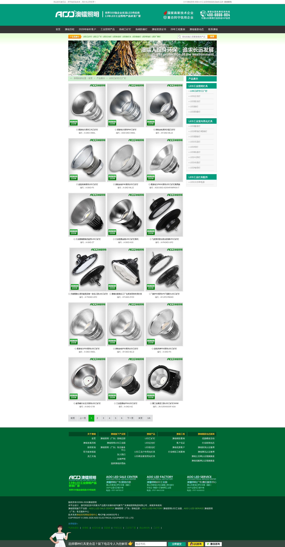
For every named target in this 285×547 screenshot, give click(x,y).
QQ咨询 (197, 544)
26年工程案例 (178, 29)
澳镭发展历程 (89, 443)
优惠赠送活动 (208, 438)
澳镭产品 (151, 434)
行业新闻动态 (208, 443)
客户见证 (180, 443)
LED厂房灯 (156, 37)
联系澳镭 (213, 29)
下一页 (130, 418)
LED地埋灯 (195, 167)
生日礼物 (96, 528)
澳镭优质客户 (178, 447)
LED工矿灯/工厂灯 (198, 91)
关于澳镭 (91, 434)
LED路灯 (194, 106)
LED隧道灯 (195, 126)
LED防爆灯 (195, 112)
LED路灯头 (126, 37)
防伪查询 (228, 2)
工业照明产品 (107, 29)
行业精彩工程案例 (176, 452)
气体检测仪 (73, 528)
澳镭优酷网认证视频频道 (203, 460)
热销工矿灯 (125, 29)
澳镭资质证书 (159, 29)
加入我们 (121, 454)
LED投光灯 (195, 101)
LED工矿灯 (87, 37)
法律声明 (121, 459)
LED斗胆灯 (195, 157)
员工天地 (91, 456)
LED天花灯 (195, 141)
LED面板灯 (136, 37)
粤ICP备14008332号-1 (108, 514)
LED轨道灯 (117, 37)
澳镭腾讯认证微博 (206, 452)
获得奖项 (91, 447)
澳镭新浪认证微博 (206, 447)
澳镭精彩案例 (178, 438)
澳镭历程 (69, 29)
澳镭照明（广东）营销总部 (112, 438)
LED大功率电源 (197, 182)
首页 (58, 29)
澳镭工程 (180, 434)
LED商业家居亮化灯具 (144, 456)
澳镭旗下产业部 (118, 434)
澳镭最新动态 (197, 29)
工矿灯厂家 (130, 528)
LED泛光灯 (107, 37)
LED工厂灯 (97, 37)
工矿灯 (156, 528)
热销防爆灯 (141, 29)
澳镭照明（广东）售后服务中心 (112, 448)
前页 (73, 418)
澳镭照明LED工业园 (116, 443)
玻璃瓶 (85, 528)
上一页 (83, 418)
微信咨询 (215, 544)
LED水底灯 (195, 162)
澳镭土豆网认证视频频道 (203, 456)
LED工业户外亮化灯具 (144, 452)
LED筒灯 (194, 147)
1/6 (148, 418)
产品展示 (101, 78)
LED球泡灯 (146, 37)
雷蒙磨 (107, 528)
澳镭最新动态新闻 (206, 434)
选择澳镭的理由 (118, 463)
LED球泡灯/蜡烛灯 (198, 131)
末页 (140, 418)
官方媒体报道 (89, 452)
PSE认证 (118, 528)
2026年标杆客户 (87, 29)
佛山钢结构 (144, 528)
